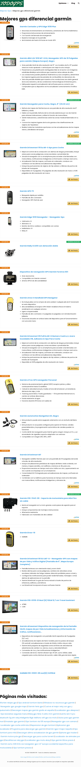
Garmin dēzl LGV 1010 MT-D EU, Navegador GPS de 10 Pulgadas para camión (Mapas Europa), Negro (49, 59)
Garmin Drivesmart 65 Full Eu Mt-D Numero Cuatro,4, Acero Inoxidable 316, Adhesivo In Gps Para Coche (47, 337)
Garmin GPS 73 (27, 191)
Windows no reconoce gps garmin (59, 702)
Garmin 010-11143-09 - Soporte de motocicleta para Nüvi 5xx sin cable (48, 499)
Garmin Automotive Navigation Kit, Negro (39, 416)
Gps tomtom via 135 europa (38, 721)
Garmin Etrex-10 (27, 532)
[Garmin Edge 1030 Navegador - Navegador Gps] (10, 221)
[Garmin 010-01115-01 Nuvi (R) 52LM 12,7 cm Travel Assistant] (10, 607)
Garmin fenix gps (35, 706)
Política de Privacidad (45, 757)
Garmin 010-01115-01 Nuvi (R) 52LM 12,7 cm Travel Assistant (47, 600)
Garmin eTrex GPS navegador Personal (38, 380)
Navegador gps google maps (13, 706)
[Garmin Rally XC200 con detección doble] (10, 252)
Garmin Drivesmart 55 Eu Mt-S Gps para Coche (42, 147)
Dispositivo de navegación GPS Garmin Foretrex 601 (44, 272)
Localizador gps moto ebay (38, 740)
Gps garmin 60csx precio (62, 740)
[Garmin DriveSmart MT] (10, 461)
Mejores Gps (5, 11)
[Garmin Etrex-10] (10, 539)
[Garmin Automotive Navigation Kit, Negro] (10, 422)
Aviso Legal (24, 757)
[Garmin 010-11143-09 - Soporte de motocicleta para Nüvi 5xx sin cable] (10, 505)
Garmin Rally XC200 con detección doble (39, 246)
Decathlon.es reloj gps (14, 740)
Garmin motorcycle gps (11, 736)
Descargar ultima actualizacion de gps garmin (38, 732)
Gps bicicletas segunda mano (13, 714)
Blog (73, 3)
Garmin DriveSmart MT (30, 454)
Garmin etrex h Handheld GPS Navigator (39, 298)
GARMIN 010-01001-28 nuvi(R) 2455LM (37, 673)
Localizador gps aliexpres (67, 710)
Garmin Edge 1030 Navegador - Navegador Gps (42, 217)
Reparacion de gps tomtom (43, 725)
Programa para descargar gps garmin (28, 729)
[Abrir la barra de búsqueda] (78, 3)
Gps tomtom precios (22, 747)
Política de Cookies (33, 757)
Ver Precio (74, 47)
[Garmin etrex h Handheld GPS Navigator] (10, 304)
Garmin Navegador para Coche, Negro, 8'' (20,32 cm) (45, 104)
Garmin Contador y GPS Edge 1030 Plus (38, 26)
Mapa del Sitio (57, 757)
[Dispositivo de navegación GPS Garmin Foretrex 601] (10, 278)
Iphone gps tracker (68, 732)
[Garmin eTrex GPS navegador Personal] (10, 387)
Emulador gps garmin (14, 721)
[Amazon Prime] (76, 43)
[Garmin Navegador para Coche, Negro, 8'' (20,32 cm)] (10, 107)
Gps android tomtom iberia (30, 702)
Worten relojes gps (8, 702)
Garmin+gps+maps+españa (60, 729)
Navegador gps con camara (64, 721)
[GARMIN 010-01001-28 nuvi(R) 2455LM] (10, 680)
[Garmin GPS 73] (10, 198)
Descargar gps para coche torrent (38, 736)
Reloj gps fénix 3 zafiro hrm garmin (44, 714)
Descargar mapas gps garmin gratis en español (33, 710)
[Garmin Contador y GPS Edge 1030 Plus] (10, 33)
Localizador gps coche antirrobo (14, 725)
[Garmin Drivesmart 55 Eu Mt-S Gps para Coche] (10, 154)
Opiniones (62, 3)
